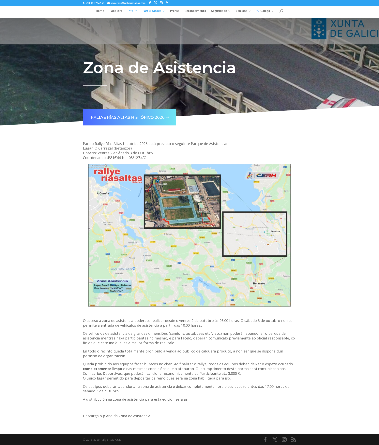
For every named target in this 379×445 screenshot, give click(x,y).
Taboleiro (116, 11)
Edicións (241, 11)
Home (100, 11)
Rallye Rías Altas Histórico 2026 (127, 117)
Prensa (174, 11)
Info (130, 11)
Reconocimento (195, 11)
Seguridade (219, 11)
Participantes (152, 11)
